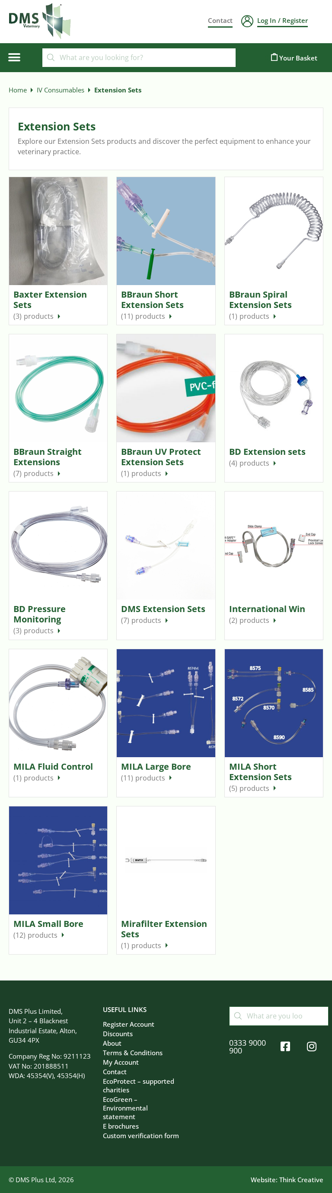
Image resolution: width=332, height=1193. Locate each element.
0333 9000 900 (247, 1047)
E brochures (121, 1126)
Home (18, 90)
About (112, 1043)
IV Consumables (60, 90)
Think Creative (301, 1179)
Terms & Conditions (133, 1052)
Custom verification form (141, 1135)
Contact (115, 1071)
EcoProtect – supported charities (138, 1085)
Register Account (128, 1024)
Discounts (118, 1033)
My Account (121, 1062)
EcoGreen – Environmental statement (125, 1108)
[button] (14, 57)
